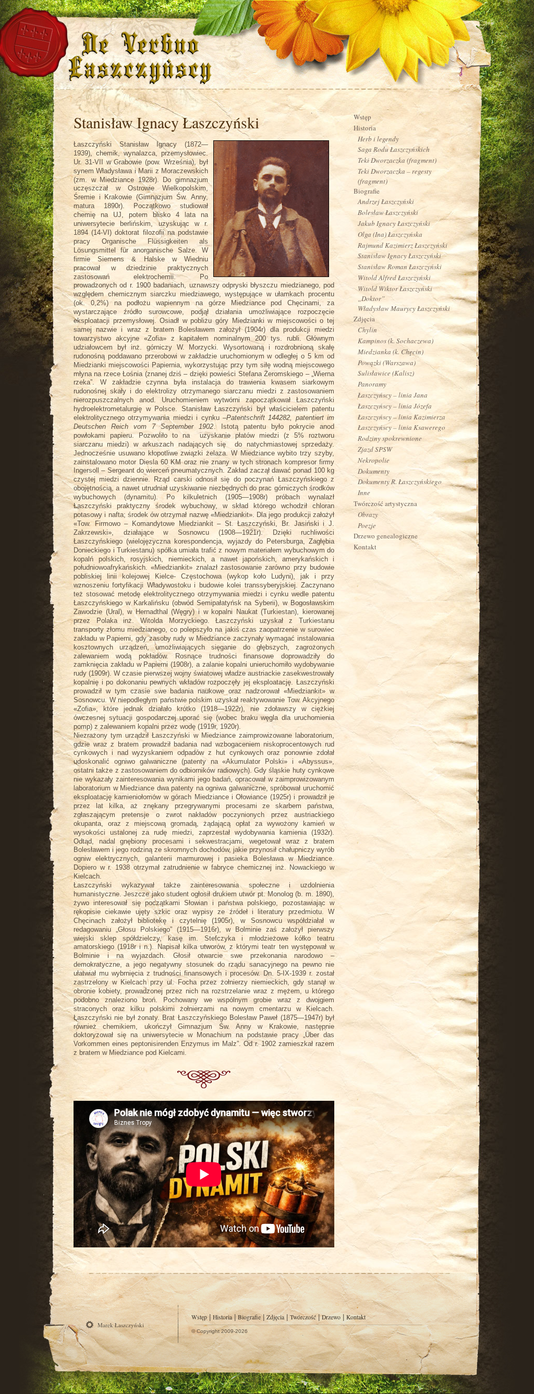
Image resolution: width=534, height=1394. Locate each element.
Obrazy (368, 514)
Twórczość (303, 1317)
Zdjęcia (364, 318)
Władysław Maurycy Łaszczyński (404, 308)
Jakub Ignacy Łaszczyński (394, 223)
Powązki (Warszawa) (387, 362)
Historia (365, 128)
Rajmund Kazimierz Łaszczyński (402, 245)
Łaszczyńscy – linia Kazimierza (401, 417)
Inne (364, 492)
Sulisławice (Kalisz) (386, 373)
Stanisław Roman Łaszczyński (400, 266)
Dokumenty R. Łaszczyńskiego (400, 481)
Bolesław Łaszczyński (388, 212)
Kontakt (365, 546)
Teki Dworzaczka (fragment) (397, 160)
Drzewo (331, 1317)
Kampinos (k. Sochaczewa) (395, 340)
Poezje (367, 525)
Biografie (367, 191)
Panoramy (372, 384)
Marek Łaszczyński (121, 1325)
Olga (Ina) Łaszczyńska (390, 234)
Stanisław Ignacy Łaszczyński (166, 122)
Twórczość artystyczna (385, 503)
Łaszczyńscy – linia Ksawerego (401, 427)
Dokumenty (374, 471)
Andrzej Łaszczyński (386, 201)
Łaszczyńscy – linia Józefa (395, 406)
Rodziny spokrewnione (390, 438)
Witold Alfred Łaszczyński (394, 277)
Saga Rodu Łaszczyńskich (394, 149)
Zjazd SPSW (375, 449)
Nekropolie (374, 460)
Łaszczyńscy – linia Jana (393, 395)
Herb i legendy (378, 138)
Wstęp (362, 117)
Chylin (367, 329)
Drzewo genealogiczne (386, 535)
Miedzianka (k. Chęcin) (390, 351)
